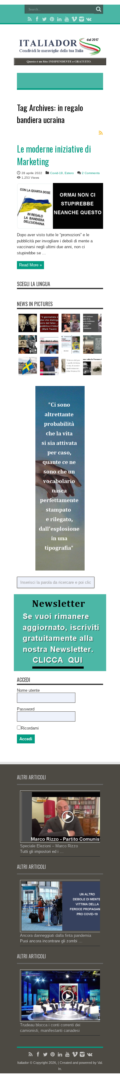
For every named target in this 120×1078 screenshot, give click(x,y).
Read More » (30, 265)
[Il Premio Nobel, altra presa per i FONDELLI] (71, 344)
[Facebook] (37, 19)
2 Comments (91, 173)
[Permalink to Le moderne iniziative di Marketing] (60, 227)
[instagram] (81, 19)
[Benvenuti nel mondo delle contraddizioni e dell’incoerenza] (92, 344)
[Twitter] (45, 19)
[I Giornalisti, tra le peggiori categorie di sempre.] (71, 366)
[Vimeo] (74, 19)
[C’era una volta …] (92, 366)
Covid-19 (56, 173)
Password (25, 709)
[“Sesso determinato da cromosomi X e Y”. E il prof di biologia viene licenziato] (49, 366)
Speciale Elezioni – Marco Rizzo (49, 846)
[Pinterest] (52, 19)
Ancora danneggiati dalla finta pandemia (55, 935)
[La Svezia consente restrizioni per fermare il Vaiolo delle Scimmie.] (27, 366)
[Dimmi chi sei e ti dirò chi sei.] (71, 323)
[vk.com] (89, 19)
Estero (69, 173)
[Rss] (30, 19)
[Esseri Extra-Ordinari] (27, 323)
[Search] (98, 9)
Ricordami (30, 728)
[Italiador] (60, 50)
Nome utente (28, 690)
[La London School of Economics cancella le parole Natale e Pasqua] (49, 344)
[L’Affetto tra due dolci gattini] (92, 323)
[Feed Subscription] (100, 132)
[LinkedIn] (59, 19)
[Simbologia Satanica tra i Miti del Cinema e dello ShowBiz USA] (27, 344)
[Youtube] (67, 19)
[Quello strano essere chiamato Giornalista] (49, 323)
